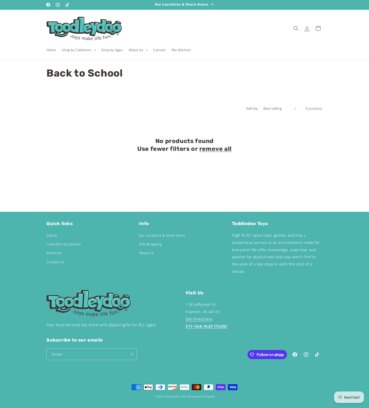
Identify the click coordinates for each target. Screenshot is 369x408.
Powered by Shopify (201, 396)
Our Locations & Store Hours (162, 235)
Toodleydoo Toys (176, 396)
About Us (146, 252)
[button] (78, 50)
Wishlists (54, 252)
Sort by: (252, 108)
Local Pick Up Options (63, 244)
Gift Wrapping (150, 244)
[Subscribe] (131, 354)
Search (52, 235)
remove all (215, 148)
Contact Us (55, 261)
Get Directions (199, 319)
